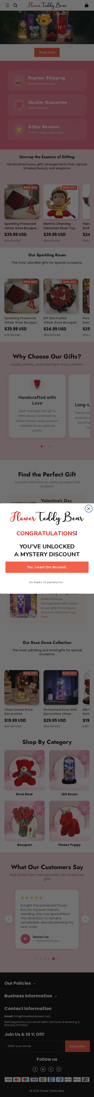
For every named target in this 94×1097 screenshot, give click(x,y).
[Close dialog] (88, 508)
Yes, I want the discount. (47, 567)
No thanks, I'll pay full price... (46, 582)
